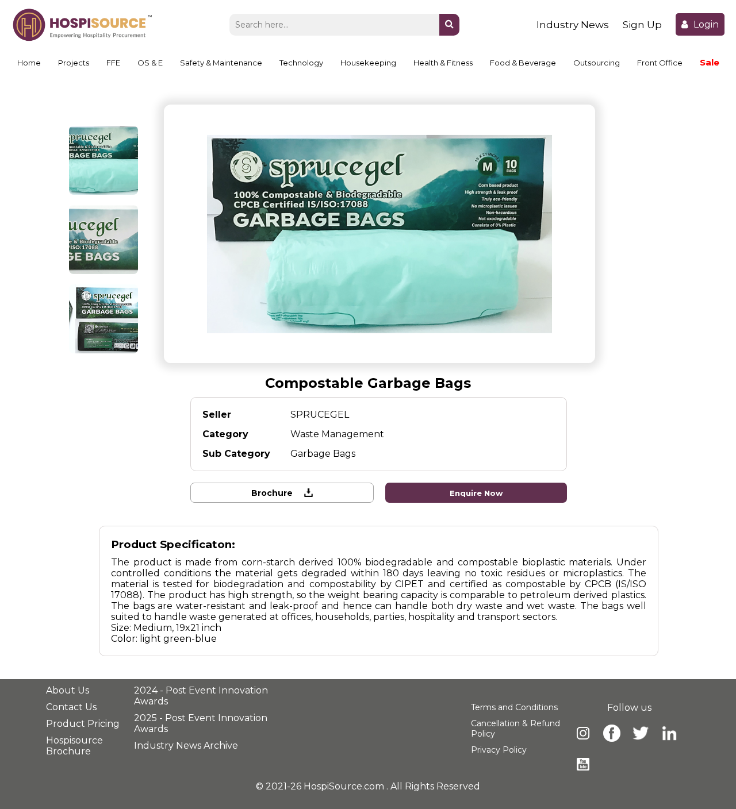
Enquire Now (476, 493)
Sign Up (642, 24)
